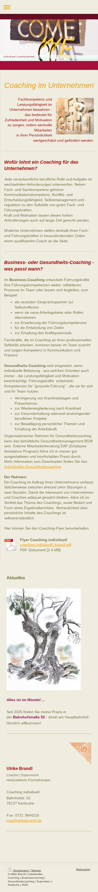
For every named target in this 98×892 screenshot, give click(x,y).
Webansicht (83, 869)
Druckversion (21, 870)
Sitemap (36, 870)
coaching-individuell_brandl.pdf (45, 545)
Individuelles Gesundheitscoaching (32, 467)
